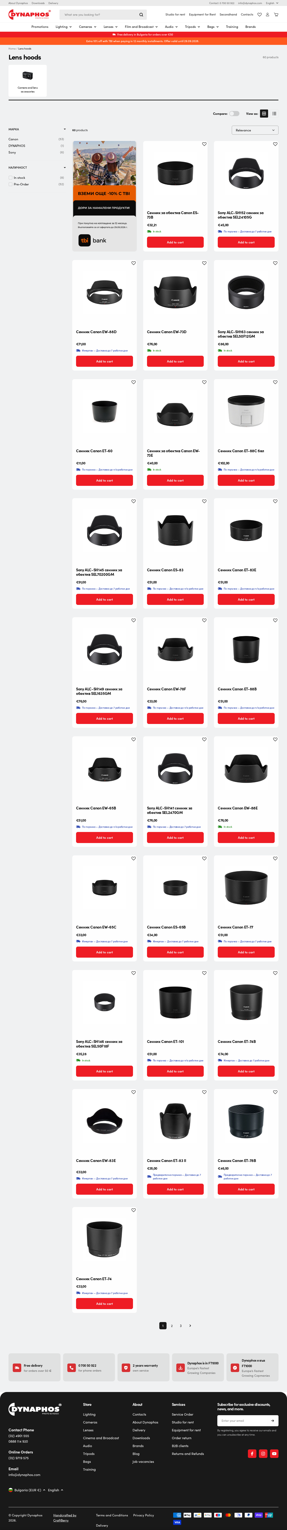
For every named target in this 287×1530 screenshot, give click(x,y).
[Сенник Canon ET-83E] (246, 530)
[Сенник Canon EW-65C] (104, 887)
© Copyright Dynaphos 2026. (25, 1517)
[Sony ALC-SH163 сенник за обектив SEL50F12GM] (246, 292)
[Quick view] (200, 150)
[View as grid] (264, 113)
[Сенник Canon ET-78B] (246, 1121)
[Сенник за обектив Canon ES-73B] (175, 173)
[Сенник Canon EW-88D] (104, 292)
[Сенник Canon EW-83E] (104, 1121)
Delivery (53, 3)
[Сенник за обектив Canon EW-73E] (175, 411)
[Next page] (189, 1325)
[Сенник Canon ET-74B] (246, 1002)
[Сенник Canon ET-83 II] (175, 1121)
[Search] (141, 15)
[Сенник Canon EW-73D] (175, 292)
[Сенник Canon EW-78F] (175, 649)
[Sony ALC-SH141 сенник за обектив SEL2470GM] (175, 768)
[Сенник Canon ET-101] (175, 1002)
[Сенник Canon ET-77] (246, 887)
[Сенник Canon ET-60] (104, 411)
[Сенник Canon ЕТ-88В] (246, 649)
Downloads (38, 3)
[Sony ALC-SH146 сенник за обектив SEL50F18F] (104, 1002)
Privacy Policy (143, 1515)
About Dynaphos (18, 3)
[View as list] (274, 113)
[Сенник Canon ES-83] (175, 530)
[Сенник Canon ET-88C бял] (246, 411)
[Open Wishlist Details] (259, 15)
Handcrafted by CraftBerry (64, 1517)
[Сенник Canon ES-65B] (175, 887)
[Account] (267, 14)
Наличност (17, 167)
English (270, 3)
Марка (13, 129)
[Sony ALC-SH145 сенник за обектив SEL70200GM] (104, 530)
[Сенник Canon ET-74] (104, 1239)
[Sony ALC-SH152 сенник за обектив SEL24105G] (246, 173)
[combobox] (103, 15)
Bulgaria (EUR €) (27, 1490)
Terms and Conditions (112, 1515)
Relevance (243, 130)
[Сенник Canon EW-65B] (104, 768)
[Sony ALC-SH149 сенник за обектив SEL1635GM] (104, 649)
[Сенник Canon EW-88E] (246, 768)
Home (12, 48)
